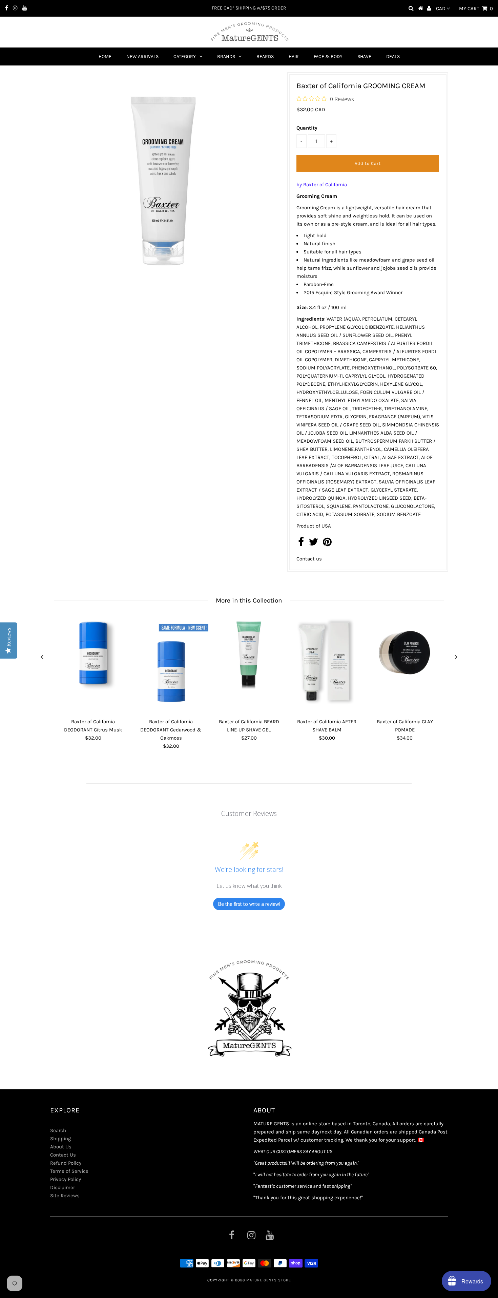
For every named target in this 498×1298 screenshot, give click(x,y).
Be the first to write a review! (249, 904)
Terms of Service (69, 1171)
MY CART (476, 8)
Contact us (309, 559)
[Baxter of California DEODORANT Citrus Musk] (93, 652)
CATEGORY (184, 56)
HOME (105, 56)
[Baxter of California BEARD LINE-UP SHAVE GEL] (249, 652)
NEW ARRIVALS (142, 56)
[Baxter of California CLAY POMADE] (405, 652)
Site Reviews (65, 1195)
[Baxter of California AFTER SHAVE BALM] (327, 665)
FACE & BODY (328, 56)
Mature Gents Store (268, 1280)
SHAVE (364, 56)
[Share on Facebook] (301, 544)
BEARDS (265, 56)
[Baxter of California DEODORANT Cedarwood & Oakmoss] (171, 662)
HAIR (294, 56)
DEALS (393, 56)
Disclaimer (62, 1187)
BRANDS (226, 56)
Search (58, 1130)
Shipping (60, 1138)
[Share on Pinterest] (327, 544)
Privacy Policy (65, 1179)
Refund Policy (65, 1163)
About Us (60, 1147)
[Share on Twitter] (313, 544)
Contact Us (63, 1155)
